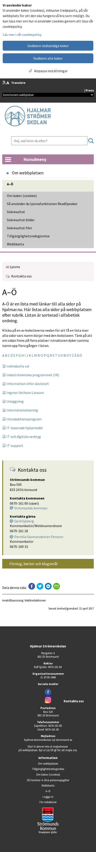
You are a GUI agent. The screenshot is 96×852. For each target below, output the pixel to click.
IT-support (14, 445)
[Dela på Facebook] (31, 586)
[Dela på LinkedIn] (48, 586)
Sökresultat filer (19, 228)
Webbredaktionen (35, 600)
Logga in (48, 796)
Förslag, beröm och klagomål (33, 563)
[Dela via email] (56, 586)
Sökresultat (16, 212)
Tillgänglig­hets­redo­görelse (28, 236)
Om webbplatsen (48, 763)
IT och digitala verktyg (23, 436)
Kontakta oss (21, 276)
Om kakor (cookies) (22, 195)
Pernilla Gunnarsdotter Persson (38, 536)
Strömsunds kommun (30, 508)
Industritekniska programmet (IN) (32, 375)
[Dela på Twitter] (40, 586)
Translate (18, 83)
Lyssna (14, 266)
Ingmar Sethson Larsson (25, 392)
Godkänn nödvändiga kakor (48, 45)
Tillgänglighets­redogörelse (48, 769)
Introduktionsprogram (24, 419)
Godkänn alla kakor (48, 58)
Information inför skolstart (27, 383)
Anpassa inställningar (51, 71)
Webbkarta (15, 244)
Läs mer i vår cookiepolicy (22, 34)
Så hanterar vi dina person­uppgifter (48, 780)
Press (90, 90)
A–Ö (10, 184)
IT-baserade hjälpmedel (24, 428)
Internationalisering (22, 410)
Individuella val (17, 366)
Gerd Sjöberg (24, 521)
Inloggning (15, 401)
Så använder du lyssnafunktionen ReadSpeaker (42, 203)
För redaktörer (61, 802)
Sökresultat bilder (21, 220)
